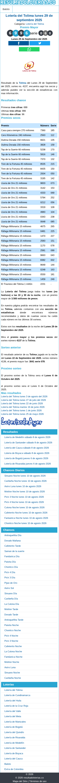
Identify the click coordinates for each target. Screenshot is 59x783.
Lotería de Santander (15, 748)
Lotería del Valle (12, 711)
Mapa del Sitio (20, 781)
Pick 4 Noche (11, 635)
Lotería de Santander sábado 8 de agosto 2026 (28, 442)
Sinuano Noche (12, 672)
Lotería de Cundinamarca (17, 695)
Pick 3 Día (9, 577)
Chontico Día (11, 567)
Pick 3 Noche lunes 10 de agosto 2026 (24, 497)
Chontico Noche (12, 630)
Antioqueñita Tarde (13, 620)
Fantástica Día (11, 556)
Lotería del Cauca (13, 758)
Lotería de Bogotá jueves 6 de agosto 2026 (26, 458)
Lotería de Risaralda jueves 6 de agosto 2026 (27, 463)
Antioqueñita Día (12, 535)
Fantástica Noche (13, 657)
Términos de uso (37, 781)
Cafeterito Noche (13, 646)
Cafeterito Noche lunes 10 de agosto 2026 (25, 512)
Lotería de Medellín (14, 743)
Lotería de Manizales (15, 721)
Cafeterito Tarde (12, 546)
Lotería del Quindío (14, 732)
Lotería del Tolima (35, 24)
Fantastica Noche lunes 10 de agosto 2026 (26, 518)
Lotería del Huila (12, 700)
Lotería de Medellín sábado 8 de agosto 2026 (27, 437)
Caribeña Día (11, 598)
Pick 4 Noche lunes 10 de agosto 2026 (24, 502)
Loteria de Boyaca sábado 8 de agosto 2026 (26, 453)
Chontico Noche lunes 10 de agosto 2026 (25, 523)
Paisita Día (10, 562)
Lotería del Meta (12, 716)
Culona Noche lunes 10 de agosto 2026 (24, 507)
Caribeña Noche (12, 678)
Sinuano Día (10, 593)
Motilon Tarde (11, 609)
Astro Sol (9, 588)
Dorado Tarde (11, 614)
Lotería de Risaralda (14, 737)
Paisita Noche (11, 625)
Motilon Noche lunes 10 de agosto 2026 (24, 491)
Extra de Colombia (13, 769)
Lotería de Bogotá (13, 727)
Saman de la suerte (14, 551)
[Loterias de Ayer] (21, 426)
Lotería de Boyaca (13, 753)
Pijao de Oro (10, 583)
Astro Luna (10, 667)
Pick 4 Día (9, 572)
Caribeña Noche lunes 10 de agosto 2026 (25, 481)
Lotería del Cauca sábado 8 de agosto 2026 (26, 448)
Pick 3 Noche (11, 641)
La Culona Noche (13, 651)
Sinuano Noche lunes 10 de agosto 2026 (25, 475)
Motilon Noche (11, 662)
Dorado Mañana (12, 540)
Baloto (6, 9)
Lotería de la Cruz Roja (16, 706)
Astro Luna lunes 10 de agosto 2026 (22, 486)
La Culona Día (11, 604)
